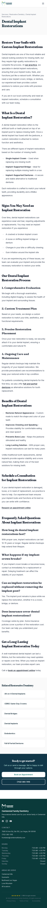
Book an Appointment (23, 774)
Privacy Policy (11, 901)
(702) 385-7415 (23, 782)
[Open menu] (43, 3)
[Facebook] (3, 821)
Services (5, 14)
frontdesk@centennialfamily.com (13, 838)
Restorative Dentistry (17, 14)
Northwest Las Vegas (9, 880)
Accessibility (36, 901)
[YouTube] (11, 821)
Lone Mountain (7, 883)
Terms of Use (23, 901)
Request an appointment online (16, 508)
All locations (6, 886)
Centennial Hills (7, 874)
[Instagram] (7, 821)
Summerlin (5, 877)
